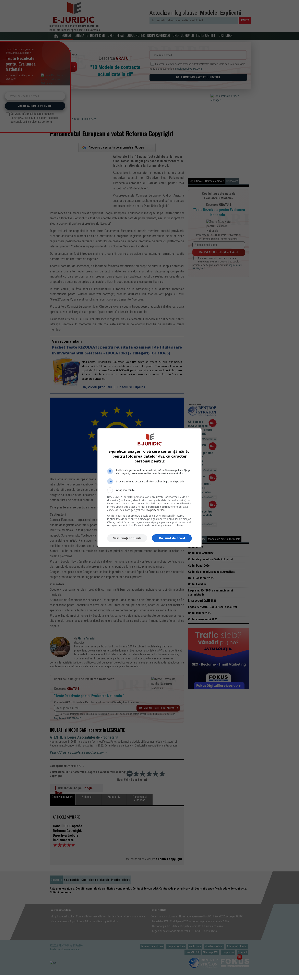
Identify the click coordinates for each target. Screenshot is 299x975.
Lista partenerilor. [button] (154, 510)
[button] (149, 490)
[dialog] (149, 487)
